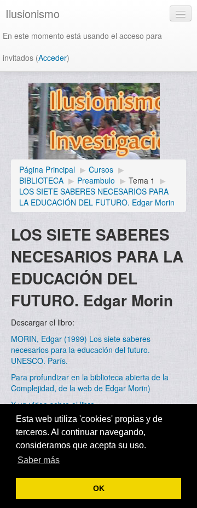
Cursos (101, 169)
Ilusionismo (32, 13)
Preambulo (96, 180)
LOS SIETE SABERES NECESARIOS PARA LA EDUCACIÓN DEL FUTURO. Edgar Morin (97, 197)
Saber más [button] (39, 460)
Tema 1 (142, 180)
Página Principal (47, 169)
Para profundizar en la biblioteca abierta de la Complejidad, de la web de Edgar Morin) (90, 382)
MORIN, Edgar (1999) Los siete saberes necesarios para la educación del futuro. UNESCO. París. (80, 349)
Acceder (52, 57)
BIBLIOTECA (41, 180)
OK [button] (99, 488)
